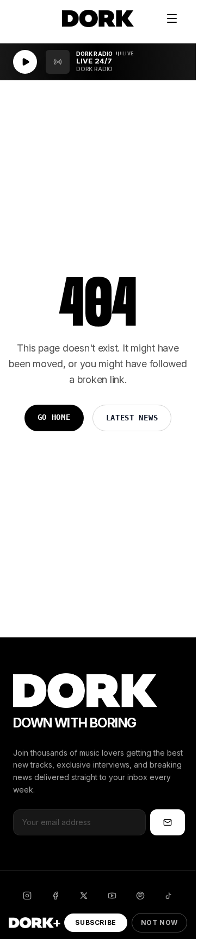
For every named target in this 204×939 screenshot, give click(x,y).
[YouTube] (112, 896)
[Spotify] (140, 896)
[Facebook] (55, 896)
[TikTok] (169, 896)
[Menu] (172, 18)
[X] (84, 896)
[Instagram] (27, 896)
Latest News (132, 417)
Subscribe (95, 922)
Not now (159, 922)
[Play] (25, 62)
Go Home (54, 417)
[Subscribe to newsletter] (167, 822)
